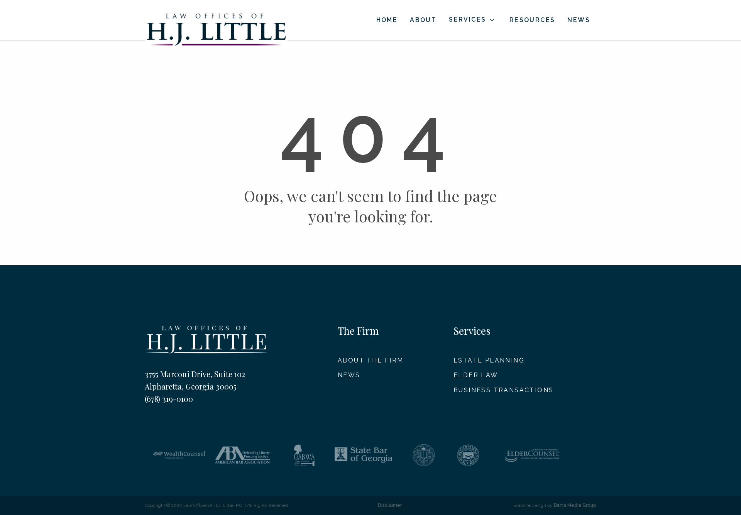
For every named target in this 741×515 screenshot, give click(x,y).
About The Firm (371, 360)
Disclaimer (390, 505)
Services (467, 19)
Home (387, 20)
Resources (532, 20)
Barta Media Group (575, 505)
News (578, 20)
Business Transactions (503, 390)
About (423, 20)
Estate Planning (488, 360)
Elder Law (475, 375)
